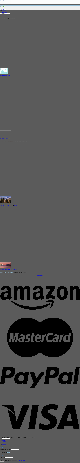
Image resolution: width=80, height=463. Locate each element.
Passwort (1, 450)
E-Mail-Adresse (2, 457)
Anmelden (9, 452)
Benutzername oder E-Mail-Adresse (5, 449)
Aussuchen (3, 442)
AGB (1, 276)
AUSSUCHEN (4, 10)
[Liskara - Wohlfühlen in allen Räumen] (3, 0)
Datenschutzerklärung (40, 275)
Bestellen (3, 443)
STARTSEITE (4, 9)
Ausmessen (4, 444)
